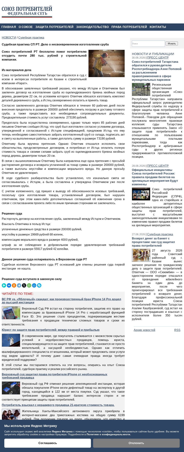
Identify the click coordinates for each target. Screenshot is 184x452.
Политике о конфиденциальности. (109, 434)
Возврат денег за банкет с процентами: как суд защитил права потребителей (153, 242)
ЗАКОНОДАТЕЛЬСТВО (92, 26)
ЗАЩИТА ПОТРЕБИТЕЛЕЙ (54, 26)
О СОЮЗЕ (26, 26)
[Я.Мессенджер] (4, 285)
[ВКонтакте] (9, 285)
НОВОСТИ (9, 37)
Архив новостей (144, 330)
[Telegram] (19, 285)
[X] (24, 285)
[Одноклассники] (14, 285)
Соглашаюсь (47, 443)
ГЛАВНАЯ (8, 26)
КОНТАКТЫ (158, 26)
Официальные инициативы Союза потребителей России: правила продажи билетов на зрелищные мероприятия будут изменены (155, 177)
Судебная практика (160, 234)
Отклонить (136, 443)
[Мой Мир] (34, 285)
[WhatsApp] (29, 285)
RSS (177, 330)
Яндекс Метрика (62, 431)
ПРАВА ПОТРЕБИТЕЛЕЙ (129, 26)
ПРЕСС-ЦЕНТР (158, 57)
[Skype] (39, 285)
